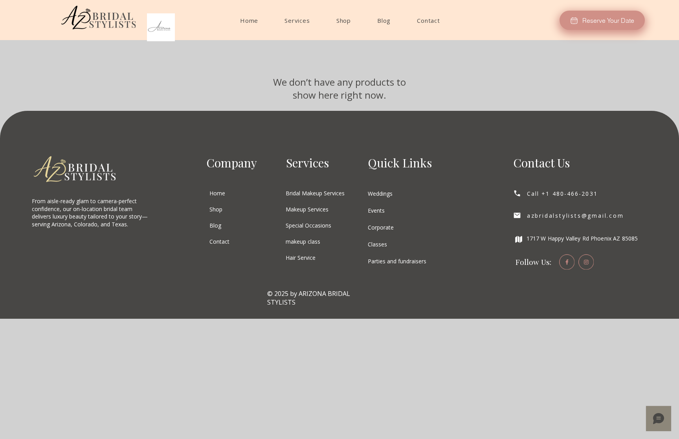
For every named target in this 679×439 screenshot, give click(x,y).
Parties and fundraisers (397, 261)
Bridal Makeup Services (315, 193)
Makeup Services (307, 209)
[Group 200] (586, 262)
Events (376, 210)
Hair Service (301, 257)
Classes (377, 244)
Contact (219, 241)
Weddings (380, 193)
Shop (215, 209)
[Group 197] (566, 262)
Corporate (381, 227)
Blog (215, 225)
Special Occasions (308, 225)
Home (217, 193)
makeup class (303, 241)
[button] (297, 20)
